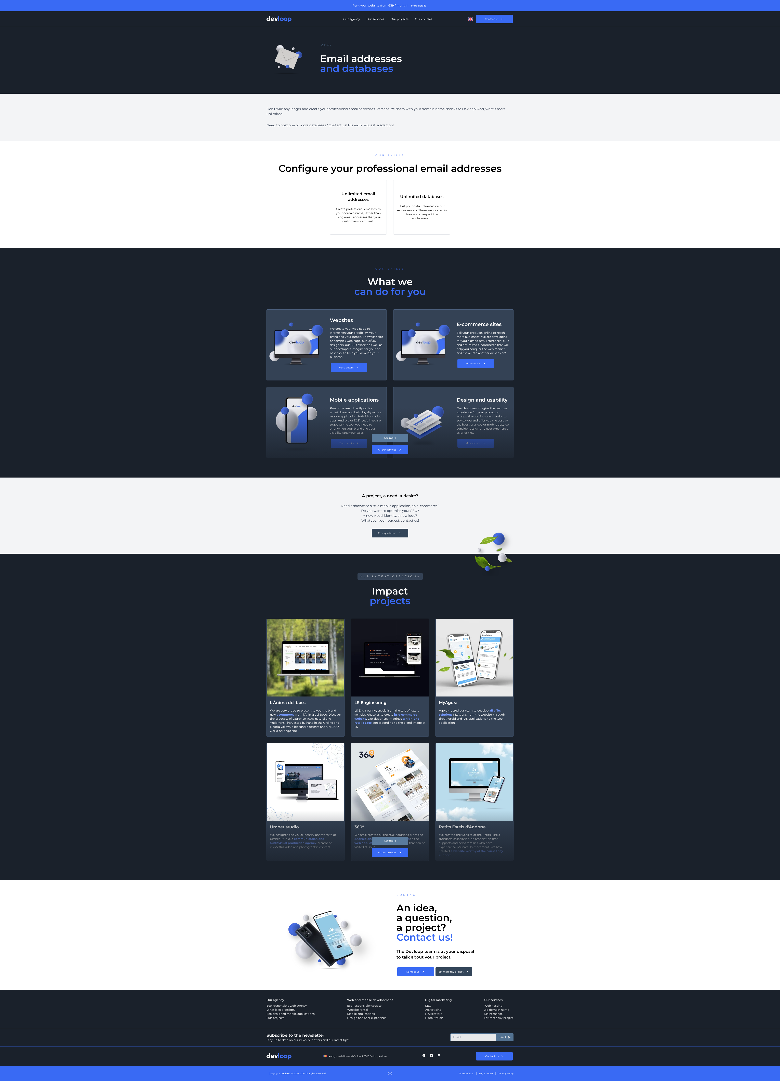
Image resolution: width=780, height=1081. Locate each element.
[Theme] (461, 19)
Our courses (423, 19)
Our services (375, 19)
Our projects (399, 19)
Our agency (351, 19)
